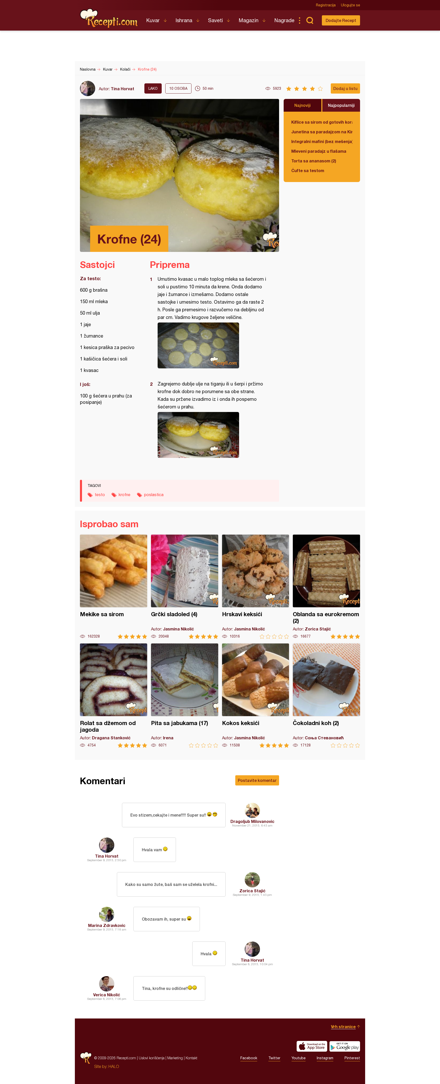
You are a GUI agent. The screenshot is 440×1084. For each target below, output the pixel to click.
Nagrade (284, 20)
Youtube (299, 1058)
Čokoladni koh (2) (326, 695)
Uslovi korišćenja (151, 1058)
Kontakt (191, 1058)
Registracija (326, 5)
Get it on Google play (344, 1046)
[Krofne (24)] (212, 345)
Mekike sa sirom (113, 587)
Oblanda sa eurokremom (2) (326, 587)
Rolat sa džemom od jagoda (113, 695)
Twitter (274, 1058)
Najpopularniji (341, 105)
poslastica (153, 494)
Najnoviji (302, 105)
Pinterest (352, 1058)
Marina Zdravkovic (107, 925)
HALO (113, 1066)
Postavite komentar (257, 780)
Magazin (248, 20)
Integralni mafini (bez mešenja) (321, 141)
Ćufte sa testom (307, 170)
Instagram (325, 1058)
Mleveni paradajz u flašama (318, 151)
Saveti (215, 20)
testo (100, 494)
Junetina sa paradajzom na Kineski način (321, 131)
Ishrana (183, 20)
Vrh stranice (343, 1026)
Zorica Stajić (252, 890)
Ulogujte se (350, 5)
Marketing (175, 1058)
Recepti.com (109, 18)
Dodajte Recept (341, 20)
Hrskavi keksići (255, 587)
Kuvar (153, 20)
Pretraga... (309, 20)
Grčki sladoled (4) (184, 587)
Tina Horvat (122, 88)
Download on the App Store (312, 1046)
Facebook (248, 1058)
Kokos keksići (255, 695)
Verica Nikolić (106, 994)
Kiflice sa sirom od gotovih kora (321, 122)
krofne (124, 494)
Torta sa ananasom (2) (313, 160)
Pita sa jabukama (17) (184, 695)
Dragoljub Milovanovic (252, 821)
